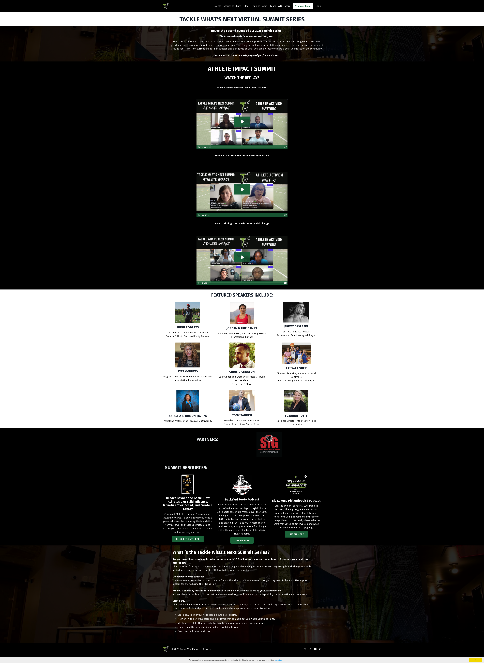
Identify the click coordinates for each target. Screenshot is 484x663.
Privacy (207, 649)
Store (287, 5)
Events (217, 5)
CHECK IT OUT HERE (188, 538)
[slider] (246, 147)
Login (318, 5)
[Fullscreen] (285, 147)
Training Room (259, 5)
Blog (246, 5)
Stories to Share (232, 5)
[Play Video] (198, 147)
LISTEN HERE (242, 540)
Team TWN (276, 5)
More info (278, 660)
